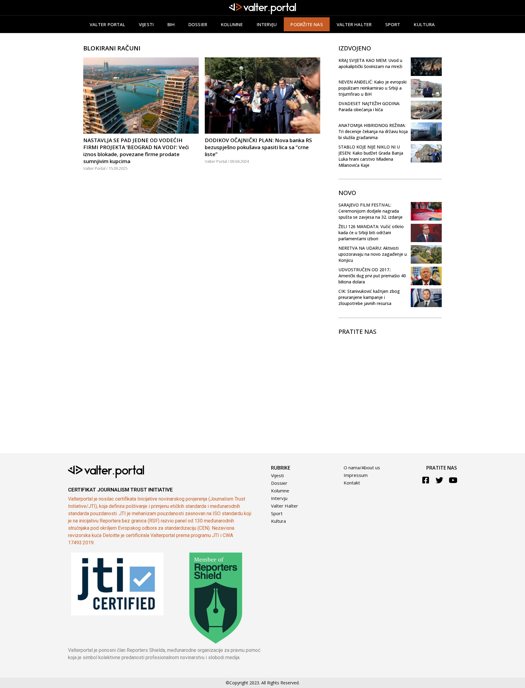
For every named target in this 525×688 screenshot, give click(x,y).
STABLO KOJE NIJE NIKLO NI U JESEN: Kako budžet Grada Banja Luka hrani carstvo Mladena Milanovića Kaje (370, 156)
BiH (171, 24)
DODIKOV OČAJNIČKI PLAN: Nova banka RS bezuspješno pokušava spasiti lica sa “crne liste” (258, 147)
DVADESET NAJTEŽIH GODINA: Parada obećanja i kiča (369, 106)
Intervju (267, 24)
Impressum (356, 475)
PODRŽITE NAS (306, 24)
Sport (392, 24)
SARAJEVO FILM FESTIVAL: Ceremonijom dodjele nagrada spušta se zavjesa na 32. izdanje (370, 211)
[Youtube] (453, 480)
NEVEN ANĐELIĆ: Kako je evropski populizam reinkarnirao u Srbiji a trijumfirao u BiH (372, 88)
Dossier (197, 24)
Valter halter (354, 24)
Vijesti (146, 24)
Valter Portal (107, 24)
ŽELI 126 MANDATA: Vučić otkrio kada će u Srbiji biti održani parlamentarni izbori (371, 232)
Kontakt (352, 483)
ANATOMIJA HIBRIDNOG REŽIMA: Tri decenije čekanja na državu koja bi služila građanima (373, 131)
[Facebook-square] (426, 480)
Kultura (424, 24)
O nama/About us (362, 467)
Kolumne (232, 24)
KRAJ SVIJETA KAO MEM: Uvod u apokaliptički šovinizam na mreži (370, 63)
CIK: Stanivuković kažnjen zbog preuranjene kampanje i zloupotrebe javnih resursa (369, 297)
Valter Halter (284, 506)
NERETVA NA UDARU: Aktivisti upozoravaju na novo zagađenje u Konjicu (372, 254)
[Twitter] (439, 480)
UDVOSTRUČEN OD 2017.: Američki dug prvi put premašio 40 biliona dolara (372, 276)
